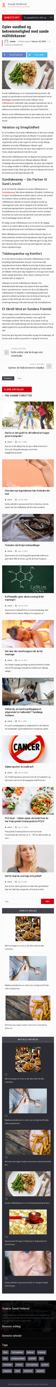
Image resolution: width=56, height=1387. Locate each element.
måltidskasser (8, 103)
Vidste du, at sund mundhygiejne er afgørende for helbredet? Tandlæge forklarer (24, 712)
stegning (7, 1371)
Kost (20, 378)
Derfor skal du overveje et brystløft (23, 876)
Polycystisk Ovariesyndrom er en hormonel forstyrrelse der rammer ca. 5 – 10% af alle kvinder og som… (28, 835)
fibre (5, 1352)
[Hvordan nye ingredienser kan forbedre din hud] (28, 473)
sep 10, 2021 (23, 551)
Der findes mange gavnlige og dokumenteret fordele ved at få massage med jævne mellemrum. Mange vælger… (27, 668)
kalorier (30, 1352)
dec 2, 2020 (22, 882)
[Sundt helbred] (16, 5)
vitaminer (28, 1371)
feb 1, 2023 (22, 721)
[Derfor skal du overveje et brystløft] (28, 858)
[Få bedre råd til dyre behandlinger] (28, 528)
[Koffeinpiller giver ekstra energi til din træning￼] (28, 579)
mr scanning (32, 1365)
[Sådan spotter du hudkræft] (28, 749)
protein (45, 1365)
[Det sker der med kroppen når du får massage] (28, 634)
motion (19, 1365)
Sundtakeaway (8, 192)
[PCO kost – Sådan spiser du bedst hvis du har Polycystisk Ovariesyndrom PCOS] (28, 801)
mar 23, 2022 (23, 606)
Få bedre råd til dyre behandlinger (22, 545)
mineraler (7, 1365)
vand (17, 1371)
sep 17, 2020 (23, 827)
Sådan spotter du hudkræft (19, 766)
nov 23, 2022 (23, 500)
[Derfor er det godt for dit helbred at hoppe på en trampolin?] (28, 415)
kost (5, 1358)
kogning (41, 1352)
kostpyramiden (18, 1358)
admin (12, 42)
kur (41, 1358)
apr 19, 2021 (22, 660)
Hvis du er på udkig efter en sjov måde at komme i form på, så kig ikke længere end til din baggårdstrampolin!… (26, 449)
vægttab (40, 1371)
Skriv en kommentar (13, 45)
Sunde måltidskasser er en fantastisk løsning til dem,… (28, 1203)
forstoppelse (17, 1352)
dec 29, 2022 (23, 773)
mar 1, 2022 (22, 442)
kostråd (32, 1358)
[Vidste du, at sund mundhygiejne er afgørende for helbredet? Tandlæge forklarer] (28, 691)
